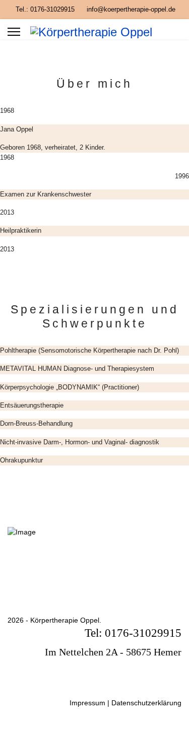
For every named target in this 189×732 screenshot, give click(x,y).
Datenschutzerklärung (146, 703)
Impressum (87, 703)
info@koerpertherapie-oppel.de (131, 9)
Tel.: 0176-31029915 (45, 9)
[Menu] (14, 31)
